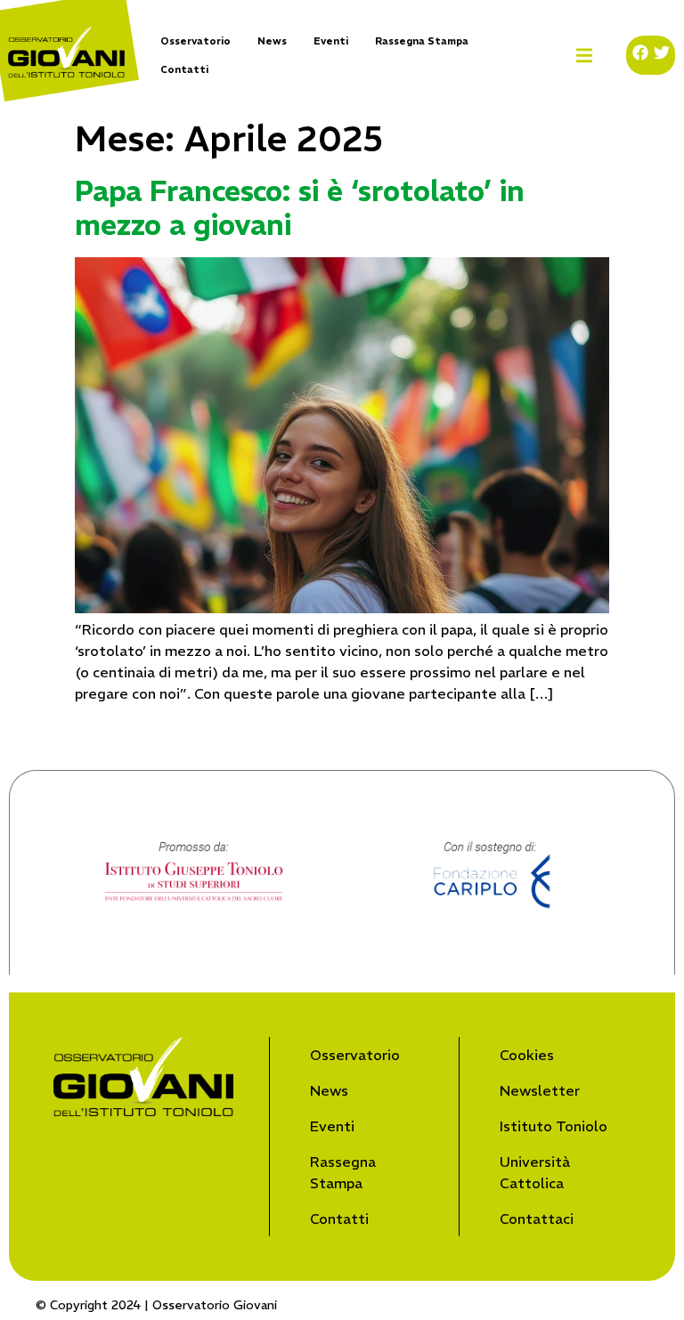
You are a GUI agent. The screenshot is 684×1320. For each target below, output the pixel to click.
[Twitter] (662, 53)
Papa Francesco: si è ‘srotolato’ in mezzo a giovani (300, 208)
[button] (584, 55)
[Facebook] (640, 53)
